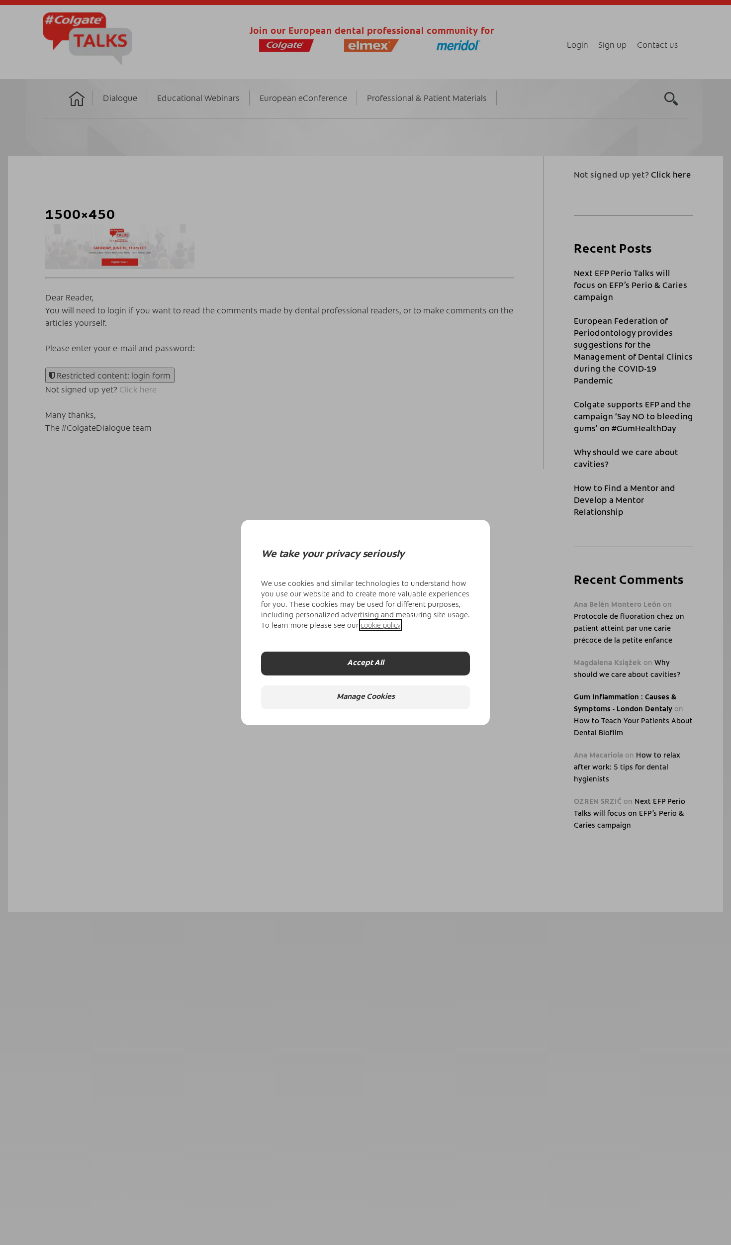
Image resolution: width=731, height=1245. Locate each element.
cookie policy (380, 625)
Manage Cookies (366, 697)
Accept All (365, 663)
